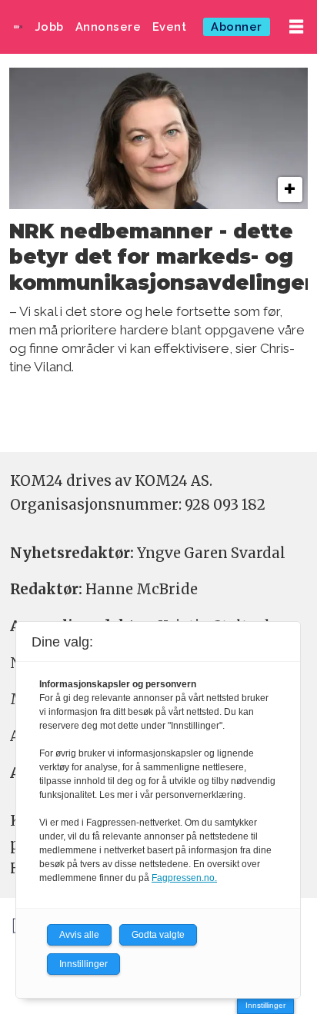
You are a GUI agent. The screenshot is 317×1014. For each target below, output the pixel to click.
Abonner (236, 26)
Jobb (49, 26)
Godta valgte (158, 934)
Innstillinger (265, 1005)
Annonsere (108, 26)
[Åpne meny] (296, 27)
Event (169, 26)
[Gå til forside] (18, 26)
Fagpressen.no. (184, 878)
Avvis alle (79, 934)
